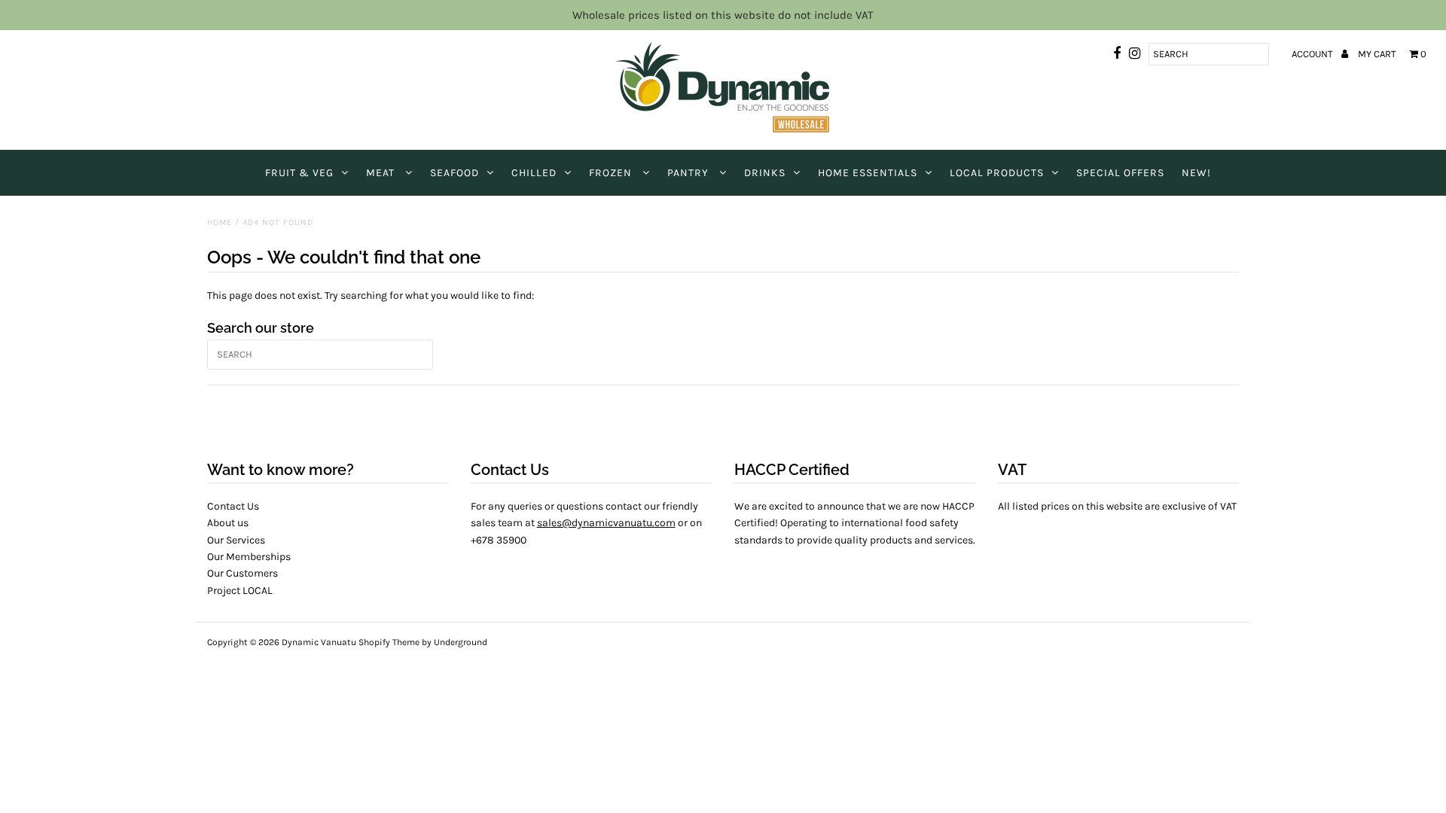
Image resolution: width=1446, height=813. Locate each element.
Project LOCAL (240, 590)
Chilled (534, 172)
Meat (382, 172)
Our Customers (242, 573)
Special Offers (1120, 172)
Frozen (612, 172)
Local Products (997, 172)
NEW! (1196, 172)
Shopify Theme (388, 642)
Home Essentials (867, 172)
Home (219, 222)
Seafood (454, 172)
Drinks (765, 172)
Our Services (236, 540)
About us (228, 522)
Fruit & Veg (299, 172)
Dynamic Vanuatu (319, 642)
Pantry (689, 172)
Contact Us (233, 506)
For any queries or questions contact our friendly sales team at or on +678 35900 (586, 523)
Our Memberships (249, 556)
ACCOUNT (1313, 53)
